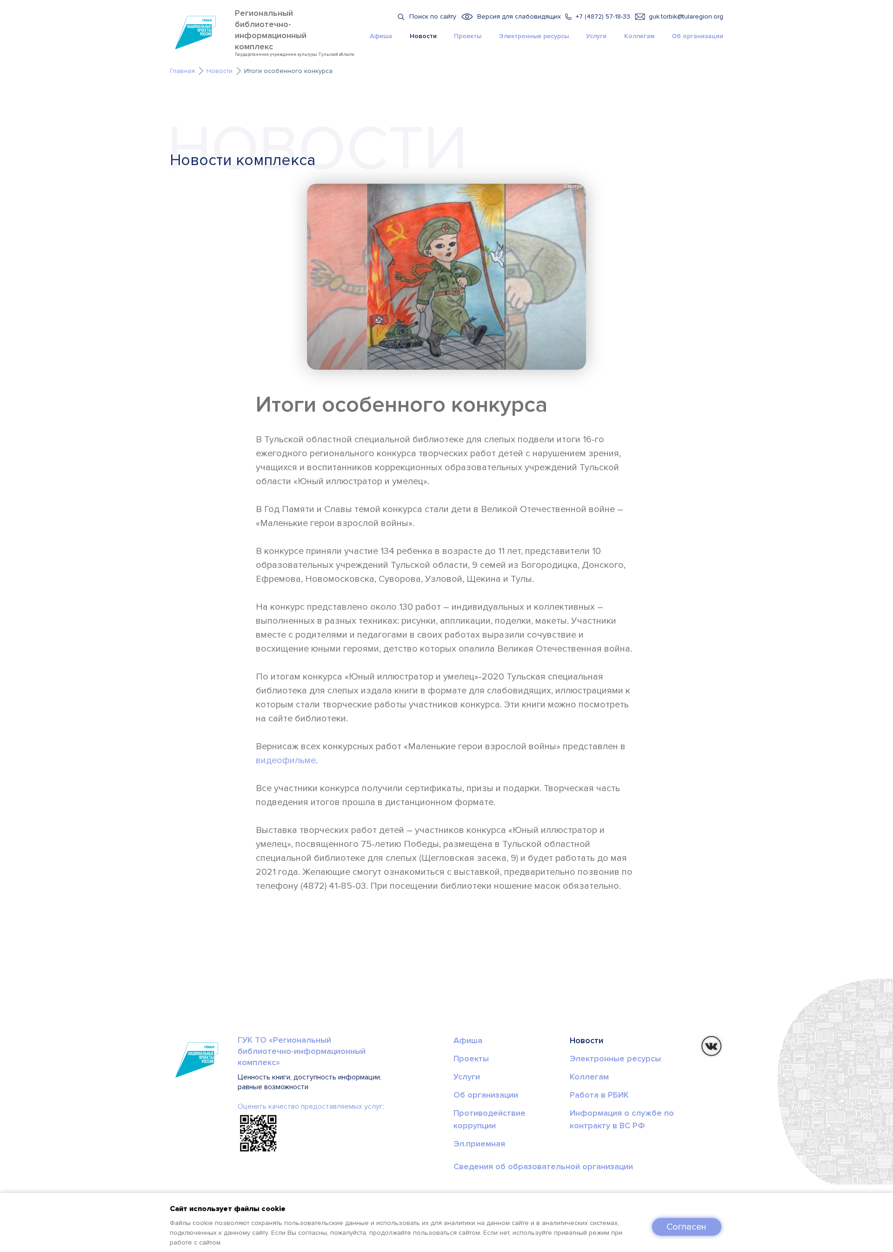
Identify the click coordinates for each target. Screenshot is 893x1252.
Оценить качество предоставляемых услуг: (311, 1106)
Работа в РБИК (599, 1095)
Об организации (697, 36)
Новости (423, 36)
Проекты (467, 36)
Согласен (686, 1226)
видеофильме (286, 760)
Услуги (596, 36)
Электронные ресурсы (534, 36)
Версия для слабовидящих (519, 16)
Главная (182, 71)
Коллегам (639, 36)
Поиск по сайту (432, 16)
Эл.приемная (479, 1144)
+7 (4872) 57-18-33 (603, 16)
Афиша (381, 36)
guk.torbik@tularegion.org (686, 16)
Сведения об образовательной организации (543, 1166)
